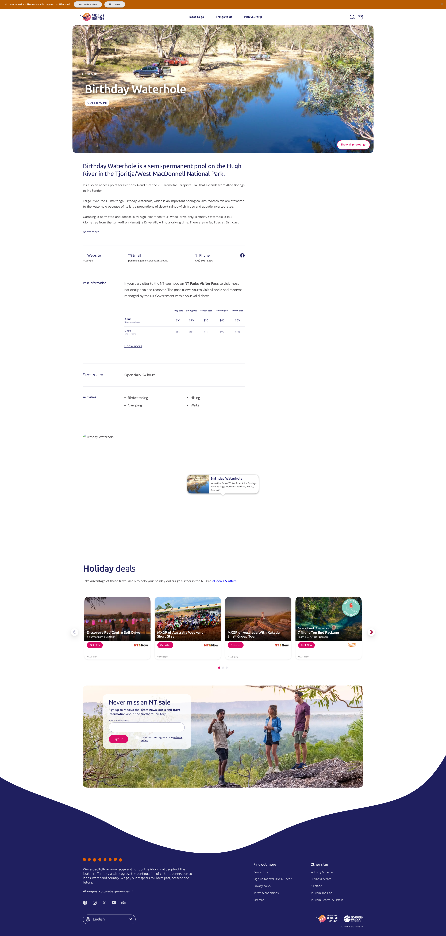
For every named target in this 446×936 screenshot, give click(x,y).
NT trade (316, 886)
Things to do (224, 17)
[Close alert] (442, 4)
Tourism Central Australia (327, 900)
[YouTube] (114, 902)
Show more (91, 232)
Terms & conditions (266, 893)
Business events (320, 879)
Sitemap (258, 900)
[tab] (219, 668)
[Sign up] (360, 17)
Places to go (196, 17)
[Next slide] (371, 632)
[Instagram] (95, 902)
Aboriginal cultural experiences (106, 891)
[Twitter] (104, 902)
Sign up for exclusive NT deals (272, 879)
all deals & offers (224, 581)
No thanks (114, 4)
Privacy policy (262, 886)
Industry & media (321, 872)
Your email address (119, 720)
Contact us (260, 872)
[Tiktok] (133, 902)
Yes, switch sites (88, 4)
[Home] (92, 17)
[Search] (352, 17)
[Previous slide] (74, 632)
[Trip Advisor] (123, 902)
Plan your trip (253, 17)
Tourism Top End (321, 893)
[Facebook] (85, 902)
